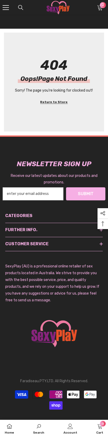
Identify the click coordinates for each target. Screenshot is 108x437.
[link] (39, 428)
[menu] (6, 7)
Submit (86, 193)
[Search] (21, 7)
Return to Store (54, 102)
